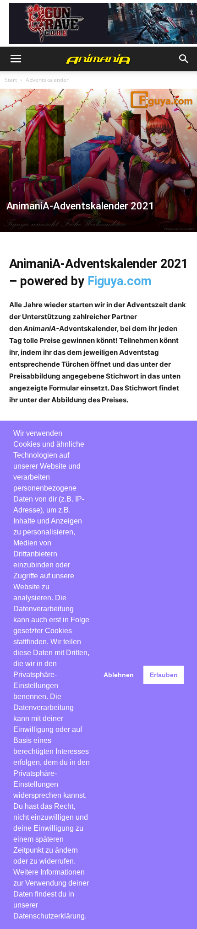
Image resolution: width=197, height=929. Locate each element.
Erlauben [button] (164, 674)
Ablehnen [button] (119, 674)
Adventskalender (47, 80)
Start (11, 80)
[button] (15, 59)
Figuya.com (120, 281)
